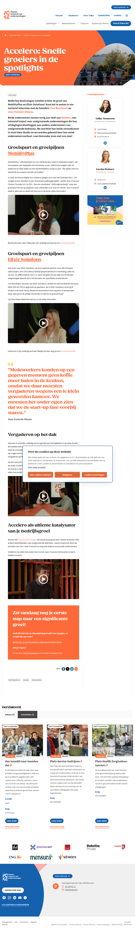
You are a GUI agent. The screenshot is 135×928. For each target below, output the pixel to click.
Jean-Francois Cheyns (20, 111)
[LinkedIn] (72, 669)
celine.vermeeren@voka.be (106, 133)
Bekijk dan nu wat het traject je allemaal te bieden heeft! (37, 642)
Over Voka (88, 15)
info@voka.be (71, 889)
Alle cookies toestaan (40, 474)
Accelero (66, 117)
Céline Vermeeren (30, 653)
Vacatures (73, 15)
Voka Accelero (36, 680)
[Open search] (128, 15)
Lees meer (12, 821)
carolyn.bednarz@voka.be (106, 183)
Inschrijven (12, 826)
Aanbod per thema (100, 23)
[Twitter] (67, 669)
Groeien (26, 680)
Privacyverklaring (75, 924)
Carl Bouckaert (59, 108)
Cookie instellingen (103, 924)
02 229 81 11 (70, 886)
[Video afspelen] (43, 215)
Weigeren (67, 474)
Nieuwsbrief (24, 922)
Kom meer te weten (37, 467)
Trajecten (84, 23)
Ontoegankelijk (7, 922)
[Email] (76, 669)
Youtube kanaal (67, 243)
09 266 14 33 (101, 180)
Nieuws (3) (10, 714)
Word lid (5, 924)
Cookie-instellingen (94, 474)
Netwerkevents (68, 23)
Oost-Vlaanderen (14, 680)
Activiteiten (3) (27, 714)
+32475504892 (102, 129)
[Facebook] (63, 669)
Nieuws (59, 15)
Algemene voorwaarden (59, 924)
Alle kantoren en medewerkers (15, 905)
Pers (16, 922)
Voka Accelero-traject (27, 539)
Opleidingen (51, 23)
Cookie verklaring (89, 924)
